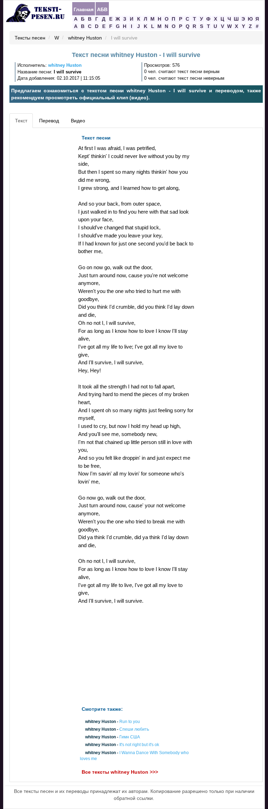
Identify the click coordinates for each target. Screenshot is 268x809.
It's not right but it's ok (139, 745)
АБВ (102, 9)
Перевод (49, 120)
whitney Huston (85, 38)
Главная (84, 9)
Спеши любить (134, 729)
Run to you (129, 721)
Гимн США (129, 737)
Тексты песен (30, 38)
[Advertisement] (43, 236)
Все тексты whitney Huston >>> (120, 772)
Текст (21, 120)
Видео (78, 120)
